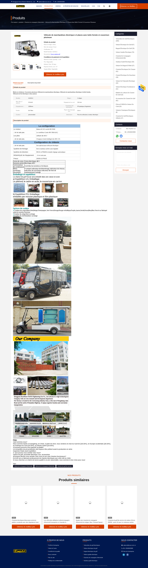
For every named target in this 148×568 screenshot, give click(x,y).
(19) (125, 76)
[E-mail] (121, 136)
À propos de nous (70, 6)
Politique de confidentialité (55, 560)
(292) (125, 40)
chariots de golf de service (64, 466)
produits (21, 22)
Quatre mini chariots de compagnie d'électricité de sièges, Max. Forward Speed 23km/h (89, 521)
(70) (125, 52)
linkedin (123, 554)
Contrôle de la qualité (54, 551)
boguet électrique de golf (90, 551)
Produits (47, 6)
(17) (124, 117)
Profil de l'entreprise (53, 545)
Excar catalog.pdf (55, 54)
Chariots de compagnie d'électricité (34, 22)
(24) (125, 82)
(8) (125, 111)
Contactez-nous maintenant (126, 141)
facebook (127, 554)
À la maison (14, 22)
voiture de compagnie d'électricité (23, 466)
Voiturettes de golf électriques (92, 545)
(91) (125, 99)
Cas (93, 6)
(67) (125, 44)
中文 (98, 6)
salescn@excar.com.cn (45, 1)
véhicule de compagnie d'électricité (44, 466)
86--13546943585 (60, 1)
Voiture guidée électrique (90, 554)
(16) (125, 93)
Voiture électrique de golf (90, 548)
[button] (14, 506)
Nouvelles (85, 6)
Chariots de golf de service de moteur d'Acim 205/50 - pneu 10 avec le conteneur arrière (121, 521)
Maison (39, 6)
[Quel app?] (117, 136)
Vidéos (58, 6)
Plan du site (51, 557)
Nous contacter (52, 554)
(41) (125, 70)
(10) (125, 105)
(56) (123, 57)
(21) (125, 88)
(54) (125, 62)
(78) (125, 48)
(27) (125, 65)
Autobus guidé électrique (90, 560)
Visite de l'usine (52, 548)
